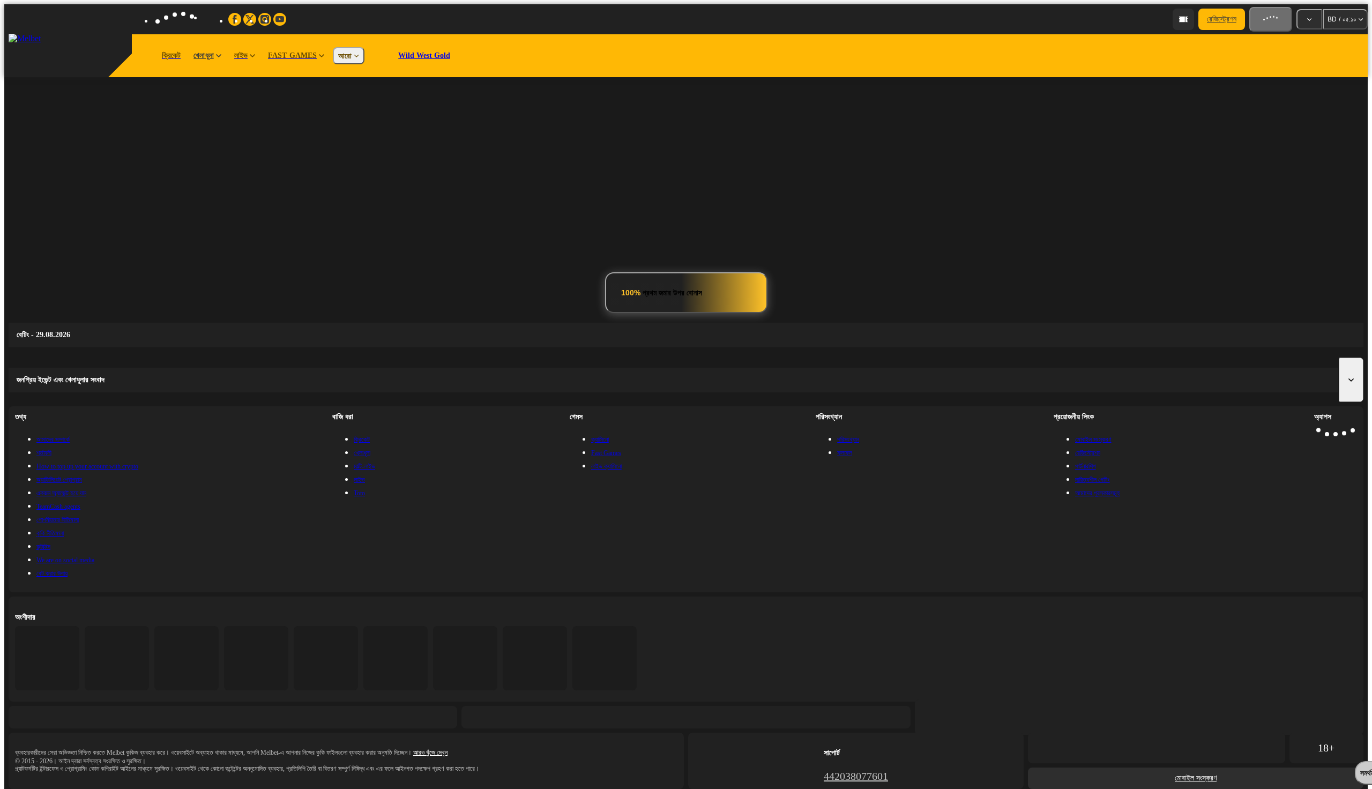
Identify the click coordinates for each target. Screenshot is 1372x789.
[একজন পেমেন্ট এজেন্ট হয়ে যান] (1183, 19)
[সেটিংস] (1309, 19)
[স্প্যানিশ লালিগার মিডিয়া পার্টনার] (47, 658)
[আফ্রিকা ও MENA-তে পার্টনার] (116, 658)
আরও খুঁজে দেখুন (430, 752)
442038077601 (856, 776)
